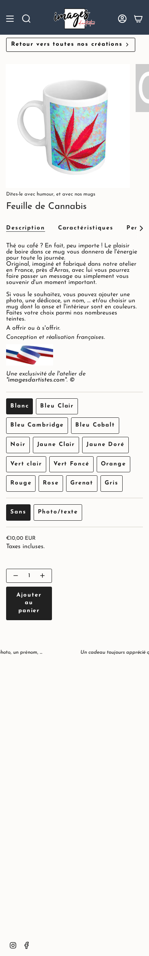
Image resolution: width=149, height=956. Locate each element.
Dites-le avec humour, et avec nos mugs (50, 194)
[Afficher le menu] (10, 18)
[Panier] (138, 18)
